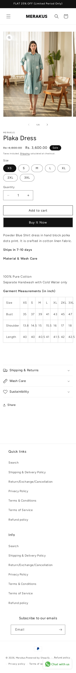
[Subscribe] (60, 630)
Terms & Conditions (22, 500)
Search (13, 462)
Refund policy (18, 519)
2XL (10, 177)
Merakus (21, 657)
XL (64, 168)
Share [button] (11, 405)
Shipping (25, 153)
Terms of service (39, 664)
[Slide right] (47, 124)
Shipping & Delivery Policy (27, 472)
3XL (27, 177)
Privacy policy (16, 664)
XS (10, 168)
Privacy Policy (18, 491)
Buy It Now (38, 222)
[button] (8, 16)
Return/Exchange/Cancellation (30, 482)
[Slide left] (28, 124)
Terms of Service (20, 510)
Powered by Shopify (38, 657)
